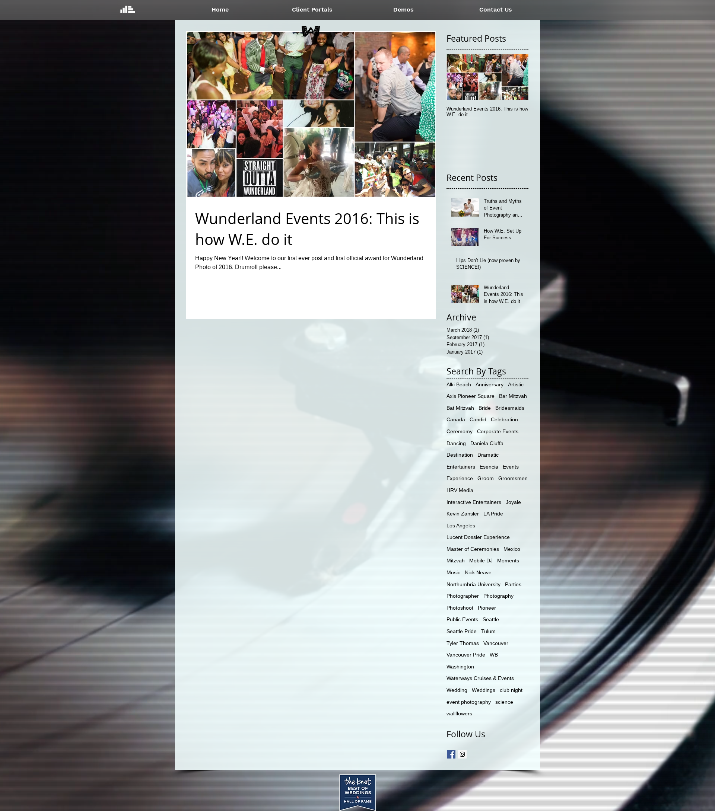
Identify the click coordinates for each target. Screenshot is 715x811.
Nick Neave (478, 572)
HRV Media (460, 490)
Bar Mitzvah (513, 396)
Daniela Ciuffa (486, 443)
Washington (460, 667)
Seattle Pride (462, 631)
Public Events (462, 619)
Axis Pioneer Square (471, 396)
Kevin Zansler (463, 514)
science (504, 702)
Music (453, 572)
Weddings (483, 690)
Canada (456, 419)
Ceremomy (460, 431)
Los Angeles (461, 526)
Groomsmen (513, 478)
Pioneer (487, 608)
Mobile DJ (481, 560)
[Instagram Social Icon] (462, 754)
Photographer (463, 596)
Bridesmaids (509, 408)
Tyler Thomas (463, 643)
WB (494, 655)
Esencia (489, 467)
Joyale (513, 502)
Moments (508, 560)
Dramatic (488, 455)
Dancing (456, 443)
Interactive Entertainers (474, 502)
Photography (498, 596)
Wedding (457, 690)
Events (511, 467)
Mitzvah (456, 560)
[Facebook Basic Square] (451, 754)
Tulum (488, 631)
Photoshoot (460, 608)
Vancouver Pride (466, 655)
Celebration (504, 419)
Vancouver (495, 643)
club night (511, 690)
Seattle (491, 619)
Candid (478, 419)
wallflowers (459, 713)
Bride (485, 408)
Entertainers (461, 467)
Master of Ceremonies (473, 549)
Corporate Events (497, 431)
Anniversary (489, 384)
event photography (469, 702)
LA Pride (493, 514)
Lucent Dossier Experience (478, 537)
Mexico (511, 549)
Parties (513, 584)
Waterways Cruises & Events (480, 678)
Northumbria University (473, 584)
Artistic (516, 384)
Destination (460, 455)
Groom (485, 478)
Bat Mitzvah (460, 408)
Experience (460, 478)
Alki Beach (459, 384)
